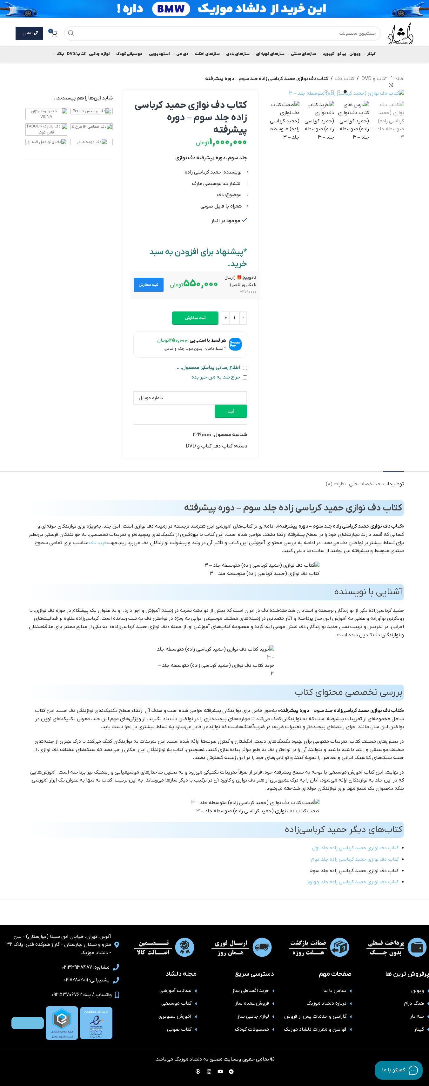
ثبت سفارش (195, 318)
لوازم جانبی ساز (253, 1016)
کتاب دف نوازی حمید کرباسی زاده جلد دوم (355, 859)
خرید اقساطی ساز (250, 990)
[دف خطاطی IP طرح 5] (92, 126)
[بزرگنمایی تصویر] (391, 85)
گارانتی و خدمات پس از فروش (315, 1016)
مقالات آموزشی (175, 990)
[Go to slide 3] (332, 91)
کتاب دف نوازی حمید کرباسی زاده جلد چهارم (353, 882)
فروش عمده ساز (252, 1003)
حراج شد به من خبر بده (216, 377)
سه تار (417, 1016)
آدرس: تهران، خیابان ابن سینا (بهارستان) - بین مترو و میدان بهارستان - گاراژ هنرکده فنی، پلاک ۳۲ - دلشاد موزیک (58, 944)
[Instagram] (209, 1071)
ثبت (230, 411)
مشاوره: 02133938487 (85, 967)
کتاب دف (344, 79)
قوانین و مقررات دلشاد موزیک (315, 1029)
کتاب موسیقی (176, 1003)
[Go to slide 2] (338, 91)
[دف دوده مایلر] (92, 142)
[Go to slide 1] (345, 91)
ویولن (417, 990)
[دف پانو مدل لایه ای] (46, 142)
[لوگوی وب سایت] (400, 33)
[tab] (393, 481)
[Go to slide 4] (326, 91)
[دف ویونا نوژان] (46, 114)
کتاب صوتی (179, 1029)
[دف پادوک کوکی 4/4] (46, 129)
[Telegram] (231, 1071)
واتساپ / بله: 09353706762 (81, 995)
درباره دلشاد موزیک (326, 1003)
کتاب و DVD (374, 79)
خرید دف (98, 543)
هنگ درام (414, 1003)
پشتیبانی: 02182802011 (86, 980)
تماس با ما (334, 990)
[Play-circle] (198, 1071)
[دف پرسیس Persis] (92, 111)
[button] (149, 285)
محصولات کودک (252, 1029)
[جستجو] (71, 33)
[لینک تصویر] (96, 1023)
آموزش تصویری (174, 1016)
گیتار (419, 1029)
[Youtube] (220, 1071)
